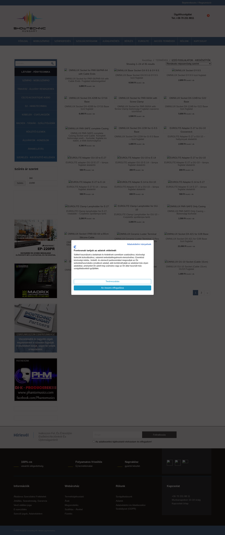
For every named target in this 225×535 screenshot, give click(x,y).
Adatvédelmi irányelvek (139, 244)
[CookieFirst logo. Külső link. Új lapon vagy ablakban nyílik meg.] (75, 246)
